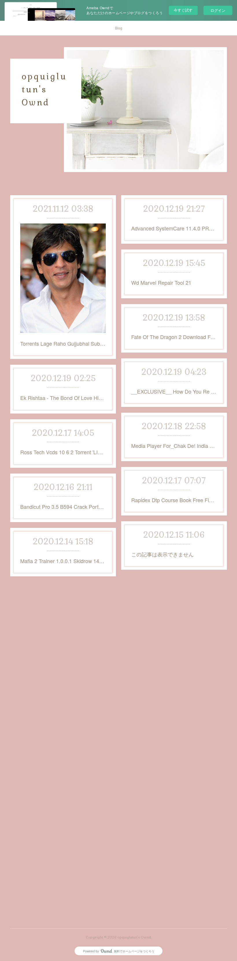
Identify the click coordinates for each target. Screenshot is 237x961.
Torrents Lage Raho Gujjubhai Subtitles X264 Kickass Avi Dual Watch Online (63, 343)
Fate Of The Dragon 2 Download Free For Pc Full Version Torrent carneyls (174, 336)
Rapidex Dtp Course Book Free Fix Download (174, 500)
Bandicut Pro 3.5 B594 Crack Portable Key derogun (63, 506)
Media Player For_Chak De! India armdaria (174, 445)
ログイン (217, 10)
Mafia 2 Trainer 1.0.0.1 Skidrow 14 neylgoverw (63, 561)
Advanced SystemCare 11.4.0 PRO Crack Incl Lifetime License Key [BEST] (174, 228)
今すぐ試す (183, 10)
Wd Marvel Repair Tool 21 (161, 282)
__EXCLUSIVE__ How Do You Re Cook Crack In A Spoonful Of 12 (174, 391)
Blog (118, 27)
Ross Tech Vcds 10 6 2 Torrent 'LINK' (63, 452)
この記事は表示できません (162, 554)
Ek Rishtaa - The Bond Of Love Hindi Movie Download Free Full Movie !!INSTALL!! (63, 397)
